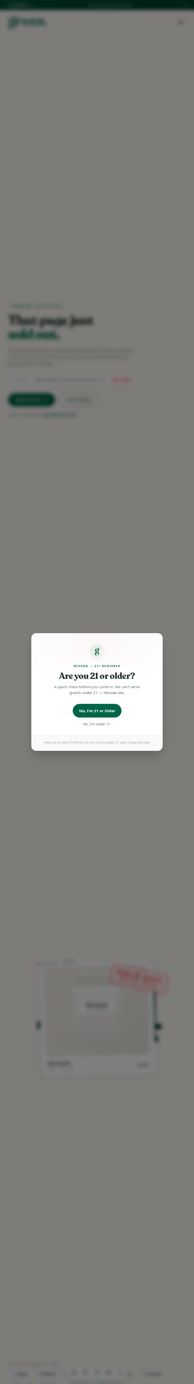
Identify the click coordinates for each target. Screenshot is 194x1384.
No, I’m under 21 (97, 724)
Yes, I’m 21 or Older (97, 710)
